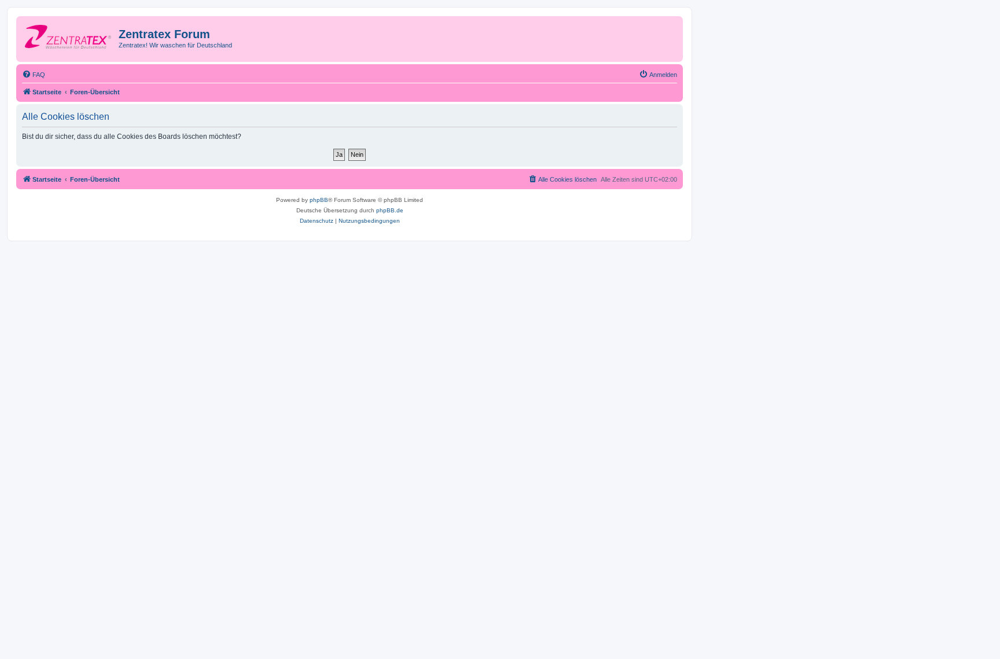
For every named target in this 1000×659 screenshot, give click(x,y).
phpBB (319, 200)
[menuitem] (33, 75)
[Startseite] (69, 37)
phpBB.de (389, 210)
